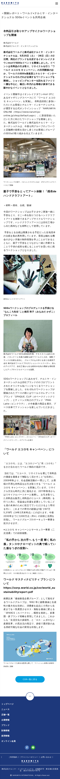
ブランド (5, 725)
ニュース (5, 709)
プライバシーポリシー (29, 757)
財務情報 (5, 730)
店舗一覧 (5, 714)
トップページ (7, 704)
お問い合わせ (46, 757)
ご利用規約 (13, 757)
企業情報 (5, 720)
